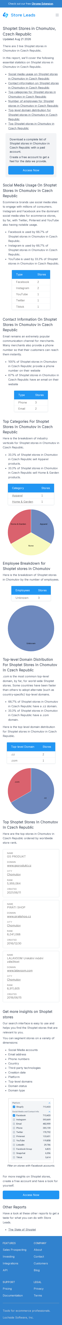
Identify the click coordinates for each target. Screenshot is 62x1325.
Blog (37, 1270)
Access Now (31, 170)
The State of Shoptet (22, 1229)
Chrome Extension (42, 3)
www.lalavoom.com (20, 970)
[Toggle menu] (57, 15)
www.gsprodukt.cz (19, 865)
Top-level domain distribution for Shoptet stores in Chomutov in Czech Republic (32, 114)
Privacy (39, 1288)
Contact (39, 1256)
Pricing (7, 1288)
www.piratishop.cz (19, 916)
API (5, 1270)
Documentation (13, 1295)
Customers (41, 1263)
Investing (8, 1256)
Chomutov (14, 874)
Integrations (10, 1263)
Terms (38, 1295)
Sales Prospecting (14, 1249)
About (38, 1249)
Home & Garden (22, 501)
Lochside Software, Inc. (18, 1317)
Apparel (17, 495)
